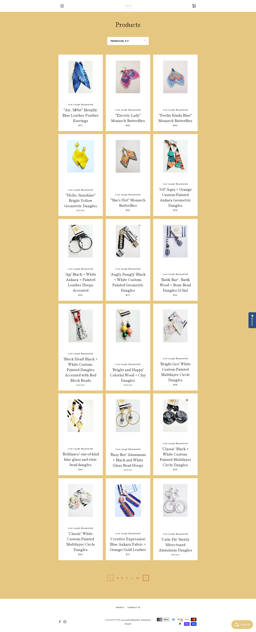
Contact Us (134, 607)
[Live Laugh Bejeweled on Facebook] (59, 621)
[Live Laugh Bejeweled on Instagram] (64, 621)
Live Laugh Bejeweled (130, 620)
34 (137, 578)
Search (120, 607)
